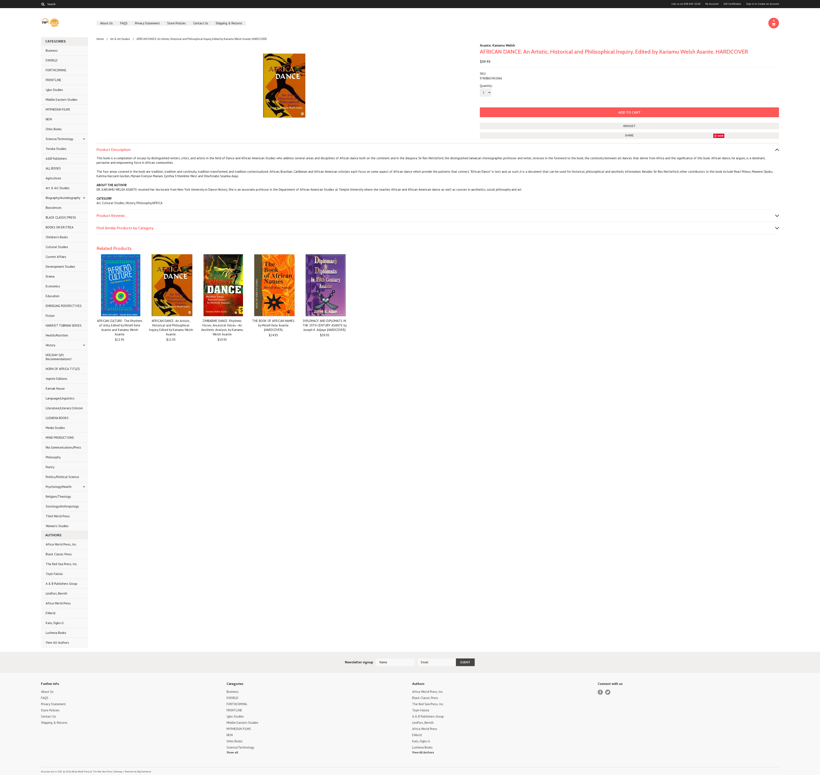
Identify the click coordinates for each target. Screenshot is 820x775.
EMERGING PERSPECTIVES (64, 306)
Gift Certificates (732, 3)
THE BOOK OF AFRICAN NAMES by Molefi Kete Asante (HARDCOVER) (273, 325)
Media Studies (55, 428)
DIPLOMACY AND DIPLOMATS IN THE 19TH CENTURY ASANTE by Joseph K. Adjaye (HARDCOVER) (325, 325)
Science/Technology (59, 139)
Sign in (750, 3)
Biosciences (54, 208)
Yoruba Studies (56, 149)
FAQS (123, 23)
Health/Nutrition (57, 335)
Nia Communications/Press (63, 447)
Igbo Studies (54, 90)
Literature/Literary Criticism (64, 408)
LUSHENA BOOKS (57, 418)
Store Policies (176, 23)
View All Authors (57, 642)
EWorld (50, 613)
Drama (50, 276)
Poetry (50, 467)
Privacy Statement (147, 23)
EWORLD (51, 60)
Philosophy (53, 457)
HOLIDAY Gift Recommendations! (59, 357)
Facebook (600, 692)
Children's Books (57, 237)
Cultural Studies (57, 247)
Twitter (608, 692)
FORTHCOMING (56, 70)
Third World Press (58, 516)
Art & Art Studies (58, 188)
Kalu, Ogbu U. (55, 623)
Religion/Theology (58, 496)
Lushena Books (56, 633)
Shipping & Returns (229, 23)
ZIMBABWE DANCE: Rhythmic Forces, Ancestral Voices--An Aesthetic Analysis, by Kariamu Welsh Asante (222, 327)
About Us (106, 23)
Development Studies (60, 267)
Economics (53, 286)
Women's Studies (57, 526)
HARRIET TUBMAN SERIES (64, 325)
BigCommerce (144, 771)
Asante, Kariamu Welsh (497, 45)
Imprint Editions (56, 379)
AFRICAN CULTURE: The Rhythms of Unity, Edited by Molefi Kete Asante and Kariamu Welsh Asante (119, 327)
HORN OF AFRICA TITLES (63, 369)
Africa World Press (58, 603)
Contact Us (200, 23)
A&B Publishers (56, 158)
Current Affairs (56, 257)
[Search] (43, 4)
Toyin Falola (54, 574)
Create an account (768, 3)
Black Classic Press (59, 554)
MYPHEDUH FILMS (58, 109)
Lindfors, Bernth (56, 593)
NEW (49, 119)
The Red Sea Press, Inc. (62, 564)
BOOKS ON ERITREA (59, 227)
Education (52, 296)
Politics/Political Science (62, 477)
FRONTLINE (53, 80)
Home (100, 39)
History (50, 345)
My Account (712, 3)
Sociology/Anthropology (62, 506)
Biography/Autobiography (63, 198)
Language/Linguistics (60, 398)
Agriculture (53, 178)
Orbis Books (54, 129)
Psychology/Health (59, 487)
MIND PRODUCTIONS (60, 438)
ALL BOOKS (53, 168)
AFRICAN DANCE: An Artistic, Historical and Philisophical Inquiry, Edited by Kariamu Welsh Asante (171, 327)
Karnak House (55, 388)
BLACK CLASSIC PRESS (61, 217)
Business (52, 50)
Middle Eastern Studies (62, 100)
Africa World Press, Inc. (61, 544)
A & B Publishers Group (61, 584)
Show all (232, 752)
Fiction (50, 316)
